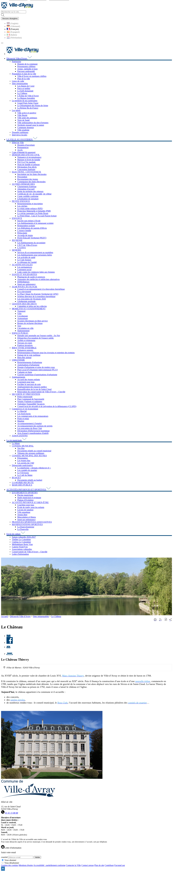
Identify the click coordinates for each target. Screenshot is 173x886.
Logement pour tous (25, 382)
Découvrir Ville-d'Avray (20, 616)
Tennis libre (22, 514)
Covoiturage (22, 316)
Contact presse (87, 865)
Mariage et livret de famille (28, 160)
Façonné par (119, 865)
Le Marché (22, 411)
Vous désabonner (11, 863)
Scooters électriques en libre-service (32, 321)
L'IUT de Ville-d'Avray (27, 245)
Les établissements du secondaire (31, 243)
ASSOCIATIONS (20, 436)
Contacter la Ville (73, 865)
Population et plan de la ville (24, 74)
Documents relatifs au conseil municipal (34, 451)
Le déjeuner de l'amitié (27, 262)
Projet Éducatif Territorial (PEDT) (31, 238)
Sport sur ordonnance (26, 284)
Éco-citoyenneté (24, 291)
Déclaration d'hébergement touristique (33, 431)
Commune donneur (25, 127)
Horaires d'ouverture (26, 145)
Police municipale (24, 396)
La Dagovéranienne (25, 527)
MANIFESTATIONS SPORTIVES (27, 524)
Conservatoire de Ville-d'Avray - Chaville (29, 552)
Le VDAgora (23, 473)
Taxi (19, 326)
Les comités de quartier (27, 470)
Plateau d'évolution (25, 500)
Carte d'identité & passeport (23, 152)
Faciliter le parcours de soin (29, 384)
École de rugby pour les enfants (30, 507)
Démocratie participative (22, 465)
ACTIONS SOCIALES (22, 265)
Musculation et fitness (26, 517)
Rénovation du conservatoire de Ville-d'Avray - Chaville (41, 392)
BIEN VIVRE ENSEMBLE (24, 348)
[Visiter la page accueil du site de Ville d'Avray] (17, 9)
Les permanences (24, 267)
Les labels (16, 110)
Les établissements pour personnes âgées (34, 255)
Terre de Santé (23, 120)
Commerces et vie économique (25, 409)
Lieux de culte (18, 81)
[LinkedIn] (9, 654)
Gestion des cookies (9, 865)
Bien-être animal (24, 357)
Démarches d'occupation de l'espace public (35, 338)
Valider (37, 857)
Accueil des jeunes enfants (28, 379)
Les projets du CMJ (25, 463)
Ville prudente (23, 130)
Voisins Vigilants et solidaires (29, 401)
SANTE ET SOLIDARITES (24, 274)
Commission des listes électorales (31, 181)
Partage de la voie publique (28, 355)
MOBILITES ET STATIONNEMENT (29, 309)
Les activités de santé (26, 257)
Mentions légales (26, 865)
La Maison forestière (26, 98)
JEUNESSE (17, 240)
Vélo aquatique (23, 512)
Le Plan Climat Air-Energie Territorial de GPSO (37, 294)
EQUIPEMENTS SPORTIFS (25, 493)
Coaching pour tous (25, 505)
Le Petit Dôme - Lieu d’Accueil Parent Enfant (36, 216)
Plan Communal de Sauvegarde (30, 399)
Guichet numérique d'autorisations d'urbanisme (37, 374)
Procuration (22, 177)
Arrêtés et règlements (26, 340)
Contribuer (109, 865)
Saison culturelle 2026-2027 (24, 537)
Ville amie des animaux (27, 118)
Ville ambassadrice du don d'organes (32, 122)
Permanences (23, 147)
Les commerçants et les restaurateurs (32, 416)
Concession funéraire (26, 169)
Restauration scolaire (26, 225)
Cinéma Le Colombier (21, 542)
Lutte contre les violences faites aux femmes (36, 272)
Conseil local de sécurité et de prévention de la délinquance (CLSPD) (46, 406)
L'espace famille (24, 230)
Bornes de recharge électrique (30, 323)
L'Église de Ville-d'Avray (28, 96)
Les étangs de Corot (25, 86)
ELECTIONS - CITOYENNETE (26, 172)
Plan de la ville (23, 78)
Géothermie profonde (26, 301)
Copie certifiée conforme (27, 196)
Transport (21, 311)
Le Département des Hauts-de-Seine (32, 105)
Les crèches (22, 206)
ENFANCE (17, 218)
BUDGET (16, 477)
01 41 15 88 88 (11, 813)
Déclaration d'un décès (27, 167)
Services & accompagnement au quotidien (35, 252)
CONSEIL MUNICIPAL (23, 446)
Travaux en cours (24, 343)
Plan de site (99, 865)
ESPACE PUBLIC (20, 333)
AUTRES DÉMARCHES (23, 184)
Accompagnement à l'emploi (29, 423)
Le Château (22, 93)
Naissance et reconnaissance (29, 157)
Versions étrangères (10, 19)
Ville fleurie (22, 115)
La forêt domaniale (25, 91)
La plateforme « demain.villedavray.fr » (34, 468)
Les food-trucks (24, 414)
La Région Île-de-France (27, 108)
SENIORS (16, 250)
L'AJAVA (21, 247)
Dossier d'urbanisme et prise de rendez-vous (36, 367)
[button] (166, 620)
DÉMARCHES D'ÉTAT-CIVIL (26, 155)
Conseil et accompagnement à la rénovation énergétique (41, 289)
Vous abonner (10, 860)
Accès (20, 150)
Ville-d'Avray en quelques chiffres (31, 76)
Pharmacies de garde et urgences (31, 277)
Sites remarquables (20, 83)
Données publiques (20, 132)
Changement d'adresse (26, 186)
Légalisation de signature (28, 199)
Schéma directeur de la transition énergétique (36, 296)
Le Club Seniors (24, 260)
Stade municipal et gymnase (29, 497)
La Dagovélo (23, 529)
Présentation (22, 458)
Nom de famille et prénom (28, 164)
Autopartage (22, 318)
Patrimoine (16, 61)
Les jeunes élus (23, 460)
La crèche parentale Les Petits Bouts (32, 213)
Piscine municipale (25, 495)
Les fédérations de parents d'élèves (32, 228)
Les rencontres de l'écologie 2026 (31, 299)
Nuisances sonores (25, 350)
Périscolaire (22, 233)
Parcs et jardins (23, 88)
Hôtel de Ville (18, 142)
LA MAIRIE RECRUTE (23, 482)
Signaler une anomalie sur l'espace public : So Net (38, 335)
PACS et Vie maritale (26, 162)
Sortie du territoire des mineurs (30, 191)
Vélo (19, 313)
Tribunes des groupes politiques (30, 453)
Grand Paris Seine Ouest (27, 103)
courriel (4, 857)
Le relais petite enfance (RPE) (30, 208)
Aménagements (18, 377)
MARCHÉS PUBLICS (22, 485)
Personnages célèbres (26, 66)
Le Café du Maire (24, 475)
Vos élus (20, 448)
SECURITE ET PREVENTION (26, 394)
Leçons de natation (25, 510)
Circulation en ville (25, 328)
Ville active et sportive (26, 113)
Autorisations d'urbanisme (28, 365)
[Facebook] (9, 642)
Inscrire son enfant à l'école (28, 221)
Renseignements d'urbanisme (29, 362)
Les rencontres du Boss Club (29, 428)
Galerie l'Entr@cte (20, 547)
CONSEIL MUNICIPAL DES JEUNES (29, 455)
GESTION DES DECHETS (24, 304)
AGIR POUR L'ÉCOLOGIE (24, 287)
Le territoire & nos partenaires (24, 100)
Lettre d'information (20, 554)
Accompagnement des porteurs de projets (34, 426)
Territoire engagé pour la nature (30, 125)
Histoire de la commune (27, 64)
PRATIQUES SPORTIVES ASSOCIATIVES (32, 522)
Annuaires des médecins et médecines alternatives (38, 279)
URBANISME (18, 360)
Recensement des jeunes (27, 179)
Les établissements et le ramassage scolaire (35, 223)
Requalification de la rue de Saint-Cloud (34, 389)
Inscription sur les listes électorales (31, 174)
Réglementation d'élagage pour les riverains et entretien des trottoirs (46, 352)
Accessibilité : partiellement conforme (49, 865)
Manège (20, 421)
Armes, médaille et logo (27, 69)
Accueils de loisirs (25, 235)
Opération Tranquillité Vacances (31, 404)
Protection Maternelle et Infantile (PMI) (34, 211)
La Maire (16, 443)
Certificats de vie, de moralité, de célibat (34, 194)
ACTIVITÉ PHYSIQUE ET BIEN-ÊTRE (30, 502)
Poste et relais (23, 418)
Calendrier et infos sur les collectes (32, 306)
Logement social (24, 269)
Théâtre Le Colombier (21, 539)
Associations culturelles (22, 549)
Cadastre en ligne (24, 372)
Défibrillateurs (23, 282)
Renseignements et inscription (30, 203)
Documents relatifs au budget (29, 480)
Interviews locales (19, 135)
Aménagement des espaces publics (32, 387)
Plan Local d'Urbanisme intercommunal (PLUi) (37, 370)
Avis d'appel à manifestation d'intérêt (33, 433)
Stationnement (23, 330)
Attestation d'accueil (25, 189)
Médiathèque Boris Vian (22, 544)
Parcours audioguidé (26, 71)
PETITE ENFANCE (21, 201)
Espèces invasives (25, 345)
